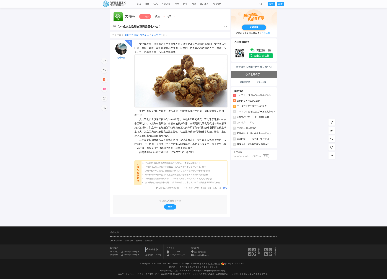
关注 (146, 16)
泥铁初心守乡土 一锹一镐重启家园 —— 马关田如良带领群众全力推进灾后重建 (254, 117)
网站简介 (173, 267)
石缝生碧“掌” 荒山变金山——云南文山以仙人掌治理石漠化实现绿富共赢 (254, 133)
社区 (147, 4)
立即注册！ (266, 33)
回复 (225, 188)
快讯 (156, 4)
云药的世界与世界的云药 (247, 101)
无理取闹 (121, 57)
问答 (185, 4)
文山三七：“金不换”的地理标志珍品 (252, 95)
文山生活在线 (118, 4)
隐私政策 (193, 267)
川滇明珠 (129, 240)
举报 (191, 188)
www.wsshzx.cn (174, 264)
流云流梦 (149, 240)
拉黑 (185, 188)
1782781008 (174, 252)
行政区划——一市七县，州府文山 (251, 139)
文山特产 (131, 16)
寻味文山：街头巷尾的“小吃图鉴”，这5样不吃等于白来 (254, 144)
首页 (139, 4)
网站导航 (217, 4)
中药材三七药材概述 (245, 128)
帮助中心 (153, 249)
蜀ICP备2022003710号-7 (235, 264)
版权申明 (204, 267)
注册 (280, 4)
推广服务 (204, 4)
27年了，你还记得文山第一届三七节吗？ (254, 112)
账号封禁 (214, 267)
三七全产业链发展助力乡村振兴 (250, 106)
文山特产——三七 (244, 122)
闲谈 (194, 4)
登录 (271, 4)
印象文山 (166, 4)
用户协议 (183, 267)
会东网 (139, 240)
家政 (177, 4)
